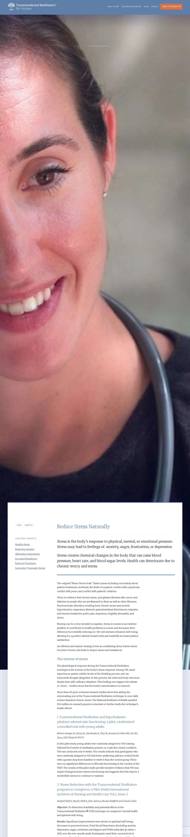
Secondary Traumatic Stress (30, 568)
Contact (155, 7)
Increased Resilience (26, 558)
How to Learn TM (171, 6)
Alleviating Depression (27, 554)
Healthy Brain (22, 544)
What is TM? (113, 6)
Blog (146, 7)
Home (19, 525)
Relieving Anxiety (24, 549)
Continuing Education (131, 7)
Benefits (29, 525)
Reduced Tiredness (25, 563)
